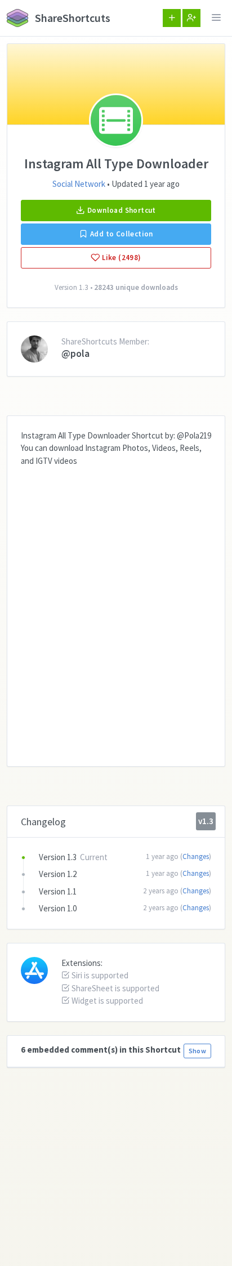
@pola (75, 353)
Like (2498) (120, 257)
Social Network (78, 183)
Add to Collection (120, 234)
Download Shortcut (121, 210)
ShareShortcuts (71, 18)
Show (197, 1050)
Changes (195, 856)
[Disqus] (116, 608)
